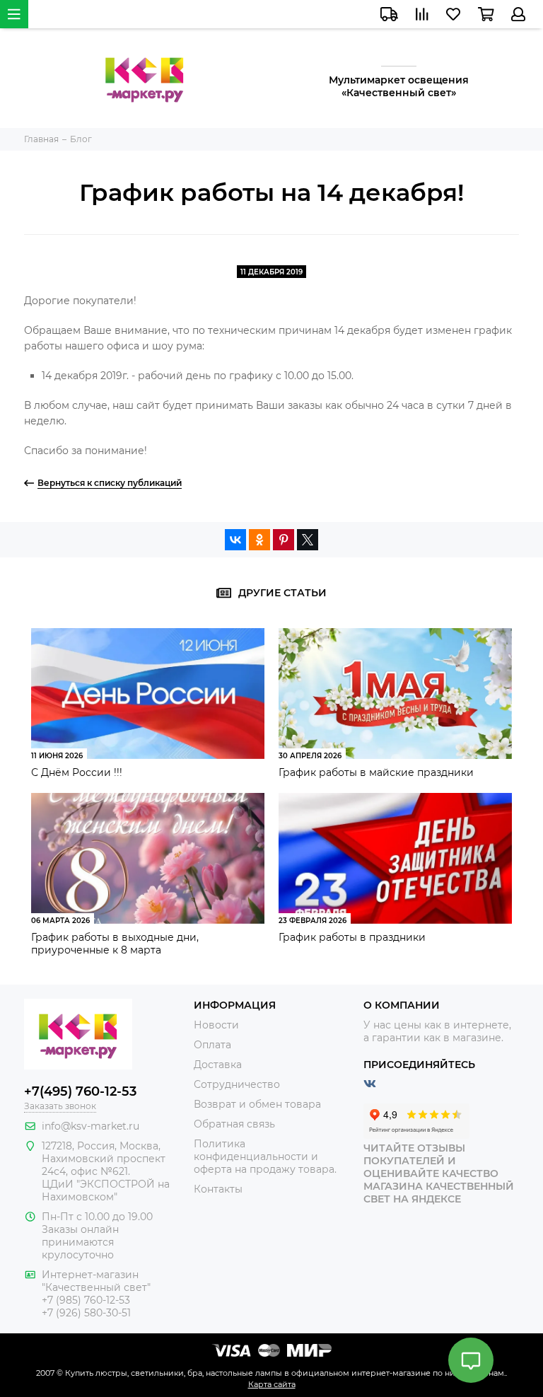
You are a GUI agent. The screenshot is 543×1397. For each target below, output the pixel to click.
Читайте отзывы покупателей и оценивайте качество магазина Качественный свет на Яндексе (438, 1173)
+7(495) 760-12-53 (80, 1091)
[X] (307, 539)
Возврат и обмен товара (257, 1104)
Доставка (218, 1064)
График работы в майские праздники (376, 772)
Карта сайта (272, 1384)
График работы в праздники (352, 937)
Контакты (218, 1189)
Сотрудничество (237, 1084)
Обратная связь (234, 1124)
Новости (216, 1025)
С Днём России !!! (76, 772)
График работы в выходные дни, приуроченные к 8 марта (115, 943)
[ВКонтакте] (235, 539)
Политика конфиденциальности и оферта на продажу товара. (265, 1156)
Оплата (212, 1044)
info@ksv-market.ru (90, 1126)
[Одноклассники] (259, 539)
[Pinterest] (283, 539)
